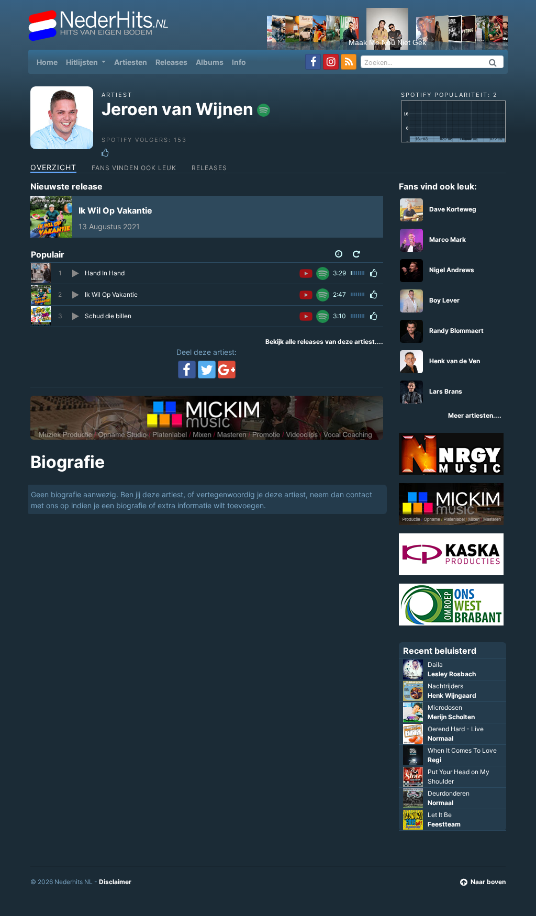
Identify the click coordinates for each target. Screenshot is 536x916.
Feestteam (444, 824)
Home (49, 61)
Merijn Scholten (451, 717)
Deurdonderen (449, 793)
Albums (210, 62)
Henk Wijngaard (452, 695)
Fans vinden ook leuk (134, 168)
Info (239, 62)
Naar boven (488, 882)
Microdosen (445, 707)
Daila (435, 664)
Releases (171, 62)
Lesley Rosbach (452, 674)
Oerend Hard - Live (456, 729)
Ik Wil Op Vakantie (115, 210)
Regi (434, 760)
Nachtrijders (445, 686)
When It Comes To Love (462, 750)
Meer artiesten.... (474, 415)
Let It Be (440, 815)
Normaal (440, 738)
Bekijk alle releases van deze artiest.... (324, 341)
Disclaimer (115, 882)
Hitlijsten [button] (82, 62)
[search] (493, 61)
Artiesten (130, 62)
